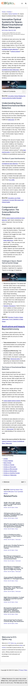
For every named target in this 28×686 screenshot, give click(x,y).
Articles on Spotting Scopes (11, 473)
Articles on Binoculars (9, 467)
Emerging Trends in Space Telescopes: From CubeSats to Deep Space (12, 319)
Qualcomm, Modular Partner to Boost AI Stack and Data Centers (14, 546)
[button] (26, 3)
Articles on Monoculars (10, 471)
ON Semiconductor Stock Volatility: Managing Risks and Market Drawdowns (13, 514)
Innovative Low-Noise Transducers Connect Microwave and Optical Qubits (12, 200)
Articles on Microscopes (10, 469)
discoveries (10, 429)
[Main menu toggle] (22, 3)
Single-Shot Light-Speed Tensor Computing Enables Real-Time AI (12, 504)
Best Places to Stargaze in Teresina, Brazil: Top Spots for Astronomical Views (13, 557)
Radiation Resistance (9, 306)
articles (21, 645)
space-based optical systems (12, 400)
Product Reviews (8, 460)
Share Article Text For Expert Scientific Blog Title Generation (14, 620)
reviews (4, 647)
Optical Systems (12, 14)
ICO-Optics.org (12, 643)
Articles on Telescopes (9, 475)
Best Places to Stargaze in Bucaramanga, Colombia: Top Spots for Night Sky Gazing (13, 568)
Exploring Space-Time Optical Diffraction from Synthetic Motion (13, 491)
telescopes (11, 119)
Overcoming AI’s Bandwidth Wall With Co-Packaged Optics (14, 577)
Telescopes (18, 539)
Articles (5, 458)
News (16, 507)
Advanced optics (15, 359)
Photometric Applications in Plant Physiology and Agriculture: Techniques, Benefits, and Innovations (13, 610)
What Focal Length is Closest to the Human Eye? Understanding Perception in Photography (14, 525)
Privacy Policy (23, 670)
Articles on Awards (8, 465)
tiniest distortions (8, 240)
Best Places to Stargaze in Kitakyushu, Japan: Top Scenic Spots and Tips (13, 588)
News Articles (7, 462)
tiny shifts (11, 180)
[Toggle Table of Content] (23, 91)
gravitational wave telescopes (10, 69)
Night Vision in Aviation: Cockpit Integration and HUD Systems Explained (14, 598)
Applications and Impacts (13, 326)
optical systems (15, 51)
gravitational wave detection (10, 49)
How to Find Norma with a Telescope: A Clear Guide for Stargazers (13, 536)
